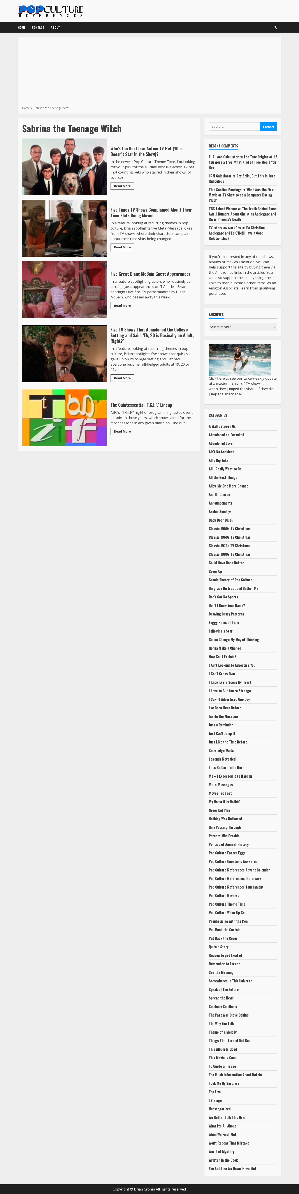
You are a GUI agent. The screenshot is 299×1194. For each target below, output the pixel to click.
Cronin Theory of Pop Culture (230, 579)
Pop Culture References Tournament (236, 887)
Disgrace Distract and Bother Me (233, 588)
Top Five (215, 1091)
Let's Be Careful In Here (226, 767)
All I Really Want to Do (225, 469)
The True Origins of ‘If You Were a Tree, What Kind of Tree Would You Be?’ (243, 162)
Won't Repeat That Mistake (229, 1143)
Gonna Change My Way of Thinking (234, 639)
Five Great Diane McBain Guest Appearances (64, 289)
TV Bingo (215, 1100)
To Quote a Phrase (222, 1066)
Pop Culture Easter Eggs (227, 853)
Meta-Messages (221, 784)
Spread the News (221, 998)
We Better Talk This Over (227, 1117)
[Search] (275, 27)
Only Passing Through (225, 827)
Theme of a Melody (223, 1032)
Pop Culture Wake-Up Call (227, 912)
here (221, 378)
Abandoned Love (220, 443)
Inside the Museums (224, 716)
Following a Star (221, 631)
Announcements (220, 503)
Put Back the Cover (223, 938)
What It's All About (222, 1126)
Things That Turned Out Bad (229, 1040)
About (55, 27)
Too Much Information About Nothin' (235, 1074)
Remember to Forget (224, 963)
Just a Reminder (221, 725)
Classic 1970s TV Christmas (229, 545)
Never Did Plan (219, 810)
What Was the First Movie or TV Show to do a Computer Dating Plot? (242, 195)
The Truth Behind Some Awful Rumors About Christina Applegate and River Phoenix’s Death (242, 214)
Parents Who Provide (224, 835)
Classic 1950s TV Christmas (230, 528)
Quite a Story (219, 946)
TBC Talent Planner (223, 208)
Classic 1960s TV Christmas (230, 537)
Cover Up (215, 571)
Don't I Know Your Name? (227, 605)
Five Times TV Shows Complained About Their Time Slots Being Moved (64, 228)
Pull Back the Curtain (224, 929)
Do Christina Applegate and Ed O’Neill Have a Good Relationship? (237, 233)
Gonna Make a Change (225, 648)
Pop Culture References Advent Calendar (239, 870)
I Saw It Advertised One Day (229, 699)
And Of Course (219, 494)
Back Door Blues (221, 520)
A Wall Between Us (222, 426)
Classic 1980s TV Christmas (230, 554)
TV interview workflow (225, 227)
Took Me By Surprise (224, 1083)
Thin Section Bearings (225, 189)
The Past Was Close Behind (228, 1015)
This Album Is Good (223, 1049)
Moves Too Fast (220, 793)
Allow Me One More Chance (228, 486)
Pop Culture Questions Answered (233, 861)
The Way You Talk (221, 1023)
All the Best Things (223, 477)
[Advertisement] (149, 73)
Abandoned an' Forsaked (226, 434)
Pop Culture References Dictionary (235, 878)
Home (21, 27)
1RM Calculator (220, 176)
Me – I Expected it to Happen (230, 776)
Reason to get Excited (225, 955)
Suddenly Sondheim (223, 1006)
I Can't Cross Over (222, 673)
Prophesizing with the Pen (228, 921)
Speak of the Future (224, 989)
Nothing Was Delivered (225, 818)
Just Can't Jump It (222, 733)
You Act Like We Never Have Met (232, 1168)
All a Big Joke (218, 460)
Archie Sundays (220, 511)
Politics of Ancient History (229, 844)
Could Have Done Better (226, 562)
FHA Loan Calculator (224, 157)
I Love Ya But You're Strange (230, 690)
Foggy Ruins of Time (224, 622)
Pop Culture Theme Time (227, 904)
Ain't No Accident (221, 451)
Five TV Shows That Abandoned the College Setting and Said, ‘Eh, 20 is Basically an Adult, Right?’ (64, 353)
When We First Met (222, 1134)
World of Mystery (221, 1151)
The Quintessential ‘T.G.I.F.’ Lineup (64, 417)
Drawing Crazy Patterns (226, 614)
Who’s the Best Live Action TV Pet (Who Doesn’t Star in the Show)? (64, 167)
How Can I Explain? (222, 656)
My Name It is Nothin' (224, 801)
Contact (38, 27)
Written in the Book (223, 1160)
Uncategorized (219, 1109)
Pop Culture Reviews (224, 895)
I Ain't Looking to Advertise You (232, 665)
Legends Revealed (222, 759)
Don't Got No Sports (223, 597)
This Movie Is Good (222, 1057)
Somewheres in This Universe (230, 981)
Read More (122, 186)
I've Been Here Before (225, 707)
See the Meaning (221, 972)
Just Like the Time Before (228, 742)
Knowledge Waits (221, 750)
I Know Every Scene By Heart (230, 682)
